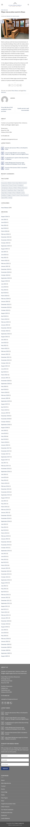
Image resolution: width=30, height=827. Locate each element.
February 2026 (5, 234)
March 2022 (4, 348)
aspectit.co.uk (19, 825)
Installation (20, 185)
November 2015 (5, 492)
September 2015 (5, 495)
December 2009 (5, 644)
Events (15, 185)
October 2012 (5, 577)
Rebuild (18, 192)
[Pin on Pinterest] (20, 85)
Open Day (4, 190)
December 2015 (5, 489)
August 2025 (4, 248)
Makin (15, 187)
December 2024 (5, 269)
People (10, 192)
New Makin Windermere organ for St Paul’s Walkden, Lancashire (16, 738)
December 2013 (5, 541)
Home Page (4, 792)
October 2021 (5, 363)
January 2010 (4, 641)
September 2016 (5, 471)
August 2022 (4, 336)
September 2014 (5, 521)
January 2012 (4, 597)
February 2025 (5, 263)
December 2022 (5, 328)
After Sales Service (6, 783)
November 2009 (5, 647)
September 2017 (5, 457)
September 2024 (5, 278)
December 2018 (5, 415)
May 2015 (4, 503)
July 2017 (3, 462)
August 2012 (4, 582)
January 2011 (4, 618)
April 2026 (4, 228)
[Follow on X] (5, 703)
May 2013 (4, 559)
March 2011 (4, 612)
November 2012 (5, 574)
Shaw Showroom (24, 195)
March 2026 (4, 231)
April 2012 (4, 591)
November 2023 (5, 307)
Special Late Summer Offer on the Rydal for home (16, 148)
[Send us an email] (8, 703)
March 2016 (4, 483)
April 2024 (4, 292)
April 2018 (4, 439)
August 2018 (4, 427)
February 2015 (5, 509)
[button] (2, 4)
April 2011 (4, 609)
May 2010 (4, 635)
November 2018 (5, 418)
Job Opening (4, 187)
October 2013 (5, 547)
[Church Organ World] (15, 4)
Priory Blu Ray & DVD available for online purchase (7, 109)
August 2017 (4, 459)
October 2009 (5, 650)
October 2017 (5, 454)
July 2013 (3, 553)
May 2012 (4, 588)
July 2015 (3, 500)
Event (11, 185)
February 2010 (5, 638)
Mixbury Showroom (22, 187)
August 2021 (4, 366)
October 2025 (5, 243)
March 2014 (4, 533)
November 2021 (5, 360)
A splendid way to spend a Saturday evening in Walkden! (16, 158)
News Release (4, 9)
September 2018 (5, 424)
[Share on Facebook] (12, 85)
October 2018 (5, 421)
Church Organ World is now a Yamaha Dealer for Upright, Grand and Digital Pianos (17, 153)
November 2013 (5, 544)
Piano (14, 192)
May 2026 (4, 225)
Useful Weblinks (5, 818)
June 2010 (4, 632)
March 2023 (4, 319)
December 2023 (5, 304)
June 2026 (4, 222)
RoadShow (4, 195)
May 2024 (4, 289)
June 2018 (4, 433)
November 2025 (5, 240)
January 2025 (4, 266)
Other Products (5, 806)
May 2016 (4, 480)
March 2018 (4, 442)
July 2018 (3, 430)
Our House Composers (7, 809)
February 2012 (5, 594)
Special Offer (4, 197)
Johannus (10, 187)
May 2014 (4, 527)
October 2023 (5, 310)
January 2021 (4, 377)
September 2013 (5, 550)
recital (22, 192)
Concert (24, 182)
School (17, 195)
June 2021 (4, 369)
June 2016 (4, 477)
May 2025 (4, 257)
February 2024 (5, 298)
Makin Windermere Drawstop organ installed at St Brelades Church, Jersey (15, 163)
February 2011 (5, 615)
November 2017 (5, 451)
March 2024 (4, 295)
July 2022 (3, 339)
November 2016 (5, 468)
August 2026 (4, 216)
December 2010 (5, 621)
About (3, 780)
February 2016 (5, 486)
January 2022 (4, 354)
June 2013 (4, 556)
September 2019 (5, 401)
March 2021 (4, 374)
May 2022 (4, 345)
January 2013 (4, 568)
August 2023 (4, 313)
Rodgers (9, 195)
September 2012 (5, 580)
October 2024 (5, 275)
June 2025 (4, 254)
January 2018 (4, 445)
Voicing (10, 197)
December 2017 (5, 448)
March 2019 (4, 410)
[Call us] (11, 703)
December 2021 (5, 357)
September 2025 (5, 245)
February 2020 (5, 395)
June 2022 (4, 342)
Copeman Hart (5, 185)
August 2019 (4, 404)
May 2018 (4, 436)
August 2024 (4, 281)
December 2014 (5, 515)
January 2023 (4, 325)
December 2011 (5, 600)
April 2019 (4, 407)
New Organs (4, 798)
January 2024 (4, 301)
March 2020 (4, 392)
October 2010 (5, 624)
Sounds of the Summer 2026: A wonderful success (16, 168)
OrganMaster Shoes (11, 190)
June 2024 (4, 286)
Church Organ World (16, 182)
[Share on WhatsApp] (9, 85)
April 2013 (4, 562)
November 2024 (5, 272)
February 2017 (5, 465)
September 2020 (5, 383)
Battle (9, 182)
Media (3, 795)
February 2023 (5, 322)
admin (17, 16)
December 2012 (5, 571)
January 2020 (4, 398)
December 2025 (5, 237)
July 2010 (3, 629)
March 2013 (4, 565)
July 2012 (3, 585)
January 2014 (4, 539)
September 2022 (5, 333)
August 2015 (4, 498)
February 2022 (5, 351)
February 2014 (5, 536)
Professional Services (6, 812)
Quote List (4, 815)
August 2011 (4, 606)
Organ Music (20, 190)
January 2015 (4, 512)
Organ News (4, 192)
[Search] (28, 4)
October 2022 (5, 330)
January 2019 (4, 413)
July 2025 (3, 251)
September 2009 (5, 653)
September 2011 (5, 603)
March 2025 (4, 260)
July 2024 (3, 284)
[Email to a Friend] (18, 85)
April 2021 (4, 372)
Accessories (4, 182)
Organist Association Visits (8, 803)
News (2, 800)
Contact (3, 786)
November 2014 (5, 518)
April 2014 (4, 530)
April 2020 (4, 389)
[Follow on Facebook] (2, 703)
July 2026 (3, 219)
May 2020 (4, 386)
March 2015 (4, 506)
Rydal (14, 195)
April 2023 (4, 316)
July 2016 (3, 474)
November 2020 (5, 380)
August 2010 (4, 626)
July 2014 (3, 524)
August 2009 (4, 656)
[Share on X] (15, 85)
